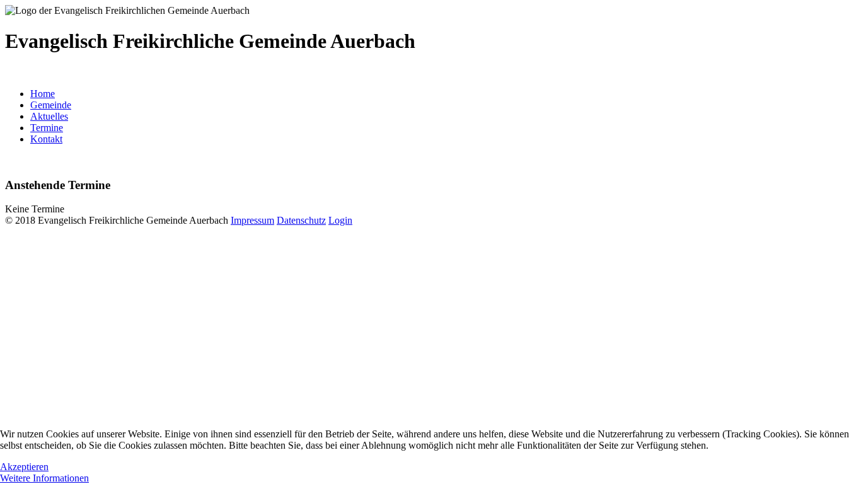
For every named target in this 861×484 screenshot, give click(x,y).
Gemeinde (50, 105)
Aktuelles (49, 116)
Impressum (252, 220)
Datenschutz (301, 220)
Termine (46, 127)
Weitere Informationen (44, 478)
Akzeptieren (24, 466)
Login (340, 220)
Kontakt (46, 139)
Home (42, 93)
